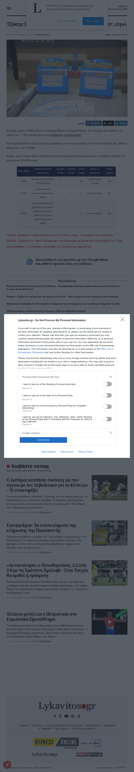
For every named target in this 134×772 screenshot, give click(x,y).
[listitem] (67, 377)
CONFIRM (43, 440)
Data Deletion (49, 451)
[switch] (107, 384)
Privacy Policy (85, 451)
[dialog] (67, 386)
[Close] (123, 320)
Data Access (67, 451)
